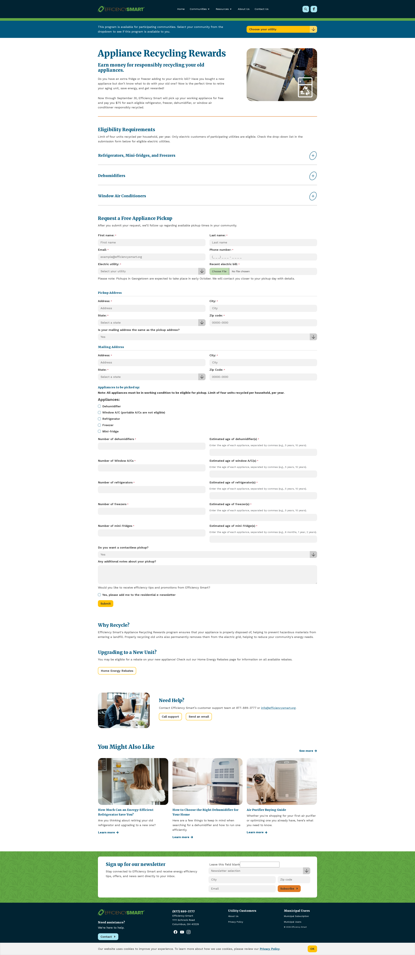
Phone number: (220, 249)
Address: (104, 301)
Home (181, 9)
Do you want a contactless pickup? (123, 547)
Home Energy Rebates (117, 670)
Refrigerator (111, 418)
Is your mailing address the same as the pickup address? (139, 330)
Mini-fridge (110, 431)
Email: (102, 249)
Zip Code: (216, 369)
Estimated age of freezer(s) (229, 504)
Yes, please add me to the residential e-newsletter (139, 594)
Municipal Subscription (296, 916)
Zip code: (216, 315)
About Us (243, 9)
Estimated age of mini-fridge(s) (232, 525)
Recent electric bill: (223, 264)
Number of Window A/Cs (116, 460)
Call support (170, 716)
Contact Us (261, 9)
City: (212, 301)
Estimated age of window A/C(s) (232, 460)
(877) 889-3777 (183, 911)
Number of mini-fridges (115, 525)
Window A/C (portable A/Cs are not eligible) (133, 412)
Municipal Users (292, 922)
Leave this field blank (224, 864)
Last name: (217, 235)
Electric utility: (108, 264)
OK (312, 948)
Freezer (107, 425)
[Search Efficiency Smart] (305, 9)
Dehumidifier (111, 406)
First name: (106, 235)
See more (306, 750)
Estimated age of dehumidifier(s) (233, 439)
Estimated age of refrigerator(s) (232, 482)
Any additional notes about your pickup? (127, 561)
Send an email (199, 716)
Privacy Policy (235, 922)
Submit (106, 603)
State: (102, 315)
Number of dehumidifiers (116, 439)
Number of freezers (112, 504)
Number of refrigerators (115, 482)
